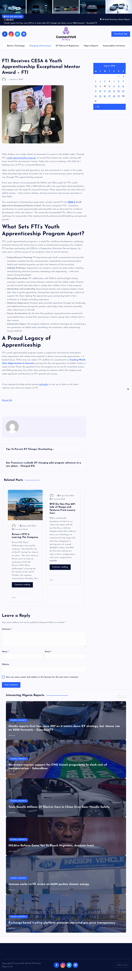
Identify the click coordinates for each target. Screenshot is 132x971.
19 (105, 91)
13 (109, 86)
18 (100, 91)
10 (96, 86)
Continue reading (22, 585)
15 (119, 86)
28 (114, 96)
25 (100, 96)
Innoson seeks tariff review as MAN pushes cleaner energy (49, 884)
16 (123, 86)
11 (100, 86)
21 (114, 91)
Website (5, 664)
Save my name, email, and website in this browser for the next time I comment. (42, 677)
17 (96, 91)
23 (123, 91)
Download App (120, 34)
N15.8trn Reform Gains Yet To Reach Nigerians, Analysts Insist (51, 845)
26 (105, 96)
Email (48, 652)
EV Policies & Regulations (67, 46)
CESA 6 (71, 202)
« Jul (97, 107)
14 (114, 86)
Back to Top (122, 965)
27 (109, 96)
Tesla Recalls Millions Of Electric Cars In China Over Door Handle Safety (59, 807)
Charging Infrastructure (40, 46)
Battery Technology (16, 46)
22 (119, 91)
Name (5, 652)
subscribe (43, 384)
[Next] (124, 695)
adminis (12, 736)
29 (119, 96)
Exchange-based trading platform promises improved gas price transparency (62, 922)
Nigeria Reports (91, 46)
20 (109, 91)
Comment (7, 629)
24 (96, 96)
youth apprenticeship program (21, 158)
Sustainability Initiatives (114, 46)
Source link (7, 400)
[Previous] (120, 695)
